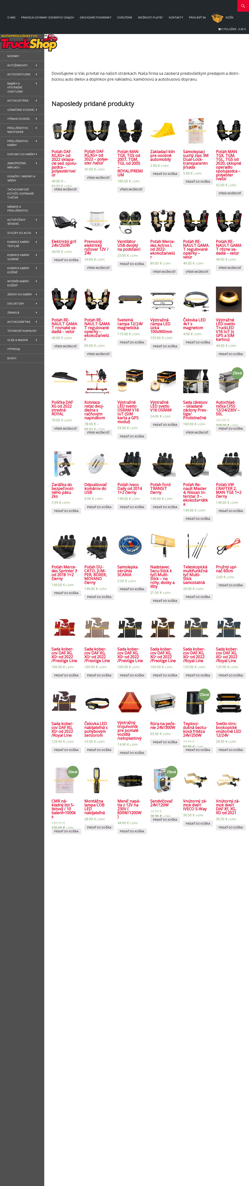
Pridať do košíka (165, 174)
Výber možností (65, 189)
